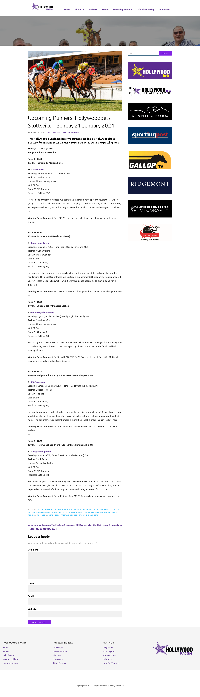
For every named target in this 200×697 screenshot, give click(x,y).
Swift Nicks (38, 169)
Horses (105, 9)
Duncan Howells (86, 509)
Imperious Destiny (41, 243)
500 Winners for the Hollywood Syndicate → (99, 525)
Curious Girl (58, 659)
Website (32, 609)
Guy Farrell (53, 132)
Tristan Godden (69, 515)
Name (32, 583)
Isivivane (57, 655)
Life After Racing (145, 9)
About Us (79, 9)
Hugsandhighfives (42, 451)
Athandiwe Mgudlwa (65, 509)
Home (67, 9)
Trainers (93, 9)
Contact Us (164, 9)
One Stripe (58, 647)
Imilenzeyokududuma (42, 312)
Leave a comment (72, 132)
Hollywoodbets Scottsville (51, 512)
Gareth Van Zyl (104, 509)
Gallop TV (107, 659)
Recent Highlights (11, 659)
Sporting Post (109, 651)
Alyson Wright (46, 509)
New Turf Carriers (111, 663)
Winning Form (109, 655)
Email (31, 596)
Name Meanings (10, 663)
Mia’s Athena (38, 382)
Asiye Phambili (60, 651)
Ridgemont (108, 647)
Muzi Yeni (41, 515)
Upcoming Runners (122, 9)
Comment (34, 549)
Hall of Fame (8, 655)
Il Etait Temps (59, 663)
